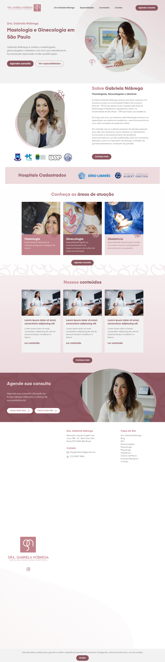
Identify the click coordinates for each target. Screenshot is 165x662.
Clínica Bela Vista (18, 411)
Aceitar (82, 658)
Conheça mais (101, 157)
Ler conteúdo (32, 343)
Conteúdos (104, 8)
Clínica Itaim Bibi (45, 411)
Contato (118, 8)
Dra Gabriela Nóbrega (64, 8)
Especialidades (87, 8)
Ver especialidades (50, 63)
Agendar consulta (147, 8)
